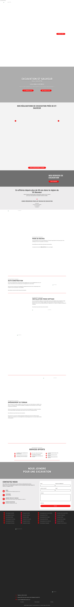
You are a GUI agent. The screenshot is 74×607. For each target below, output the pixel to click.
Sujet (56, 488)
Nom (41, 483)
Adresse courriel (43, 488)
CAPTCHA (42, 503)
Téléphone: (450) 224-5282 (22, 595)
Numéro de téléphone (59, 483)
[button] (60, 34)
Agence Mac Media (47, 605)
